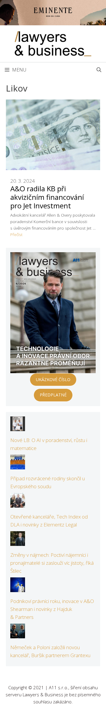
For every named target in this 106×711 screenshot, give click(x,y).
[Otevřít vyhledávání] (99, 69)
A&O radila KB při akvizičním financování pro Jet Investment (47, 197)
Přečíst (16, 234)
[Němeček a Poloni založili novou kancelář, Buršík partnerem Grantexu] (17, 634)
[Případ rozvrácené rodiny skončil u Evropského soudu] (17, 465)
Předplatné (53, 395)
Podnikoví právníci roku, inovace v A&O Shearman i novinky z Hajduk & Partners (52, 609)
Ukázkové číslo (53, 379)
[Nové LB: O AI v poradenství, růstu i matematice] (17, 427)
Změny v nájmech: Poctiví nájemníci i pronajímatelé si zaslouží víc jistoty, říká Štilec (52, 562)
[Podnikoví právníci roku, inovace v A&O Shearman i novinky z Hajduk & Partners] (17, 587)
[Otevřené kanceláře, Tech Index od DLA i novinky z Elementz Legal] (17, 503)
